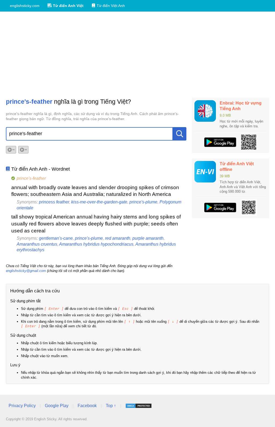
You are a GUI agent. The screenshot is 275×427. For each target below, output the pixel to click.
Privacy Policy (22, 405)
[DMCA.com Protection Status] (138, 405)
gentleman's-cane (56, 238)
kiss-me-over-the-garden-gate (99, 202)
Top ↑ (111, 405)
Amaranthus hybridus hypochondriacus (96, 244)
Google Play (56, 405)
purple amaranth (148, 238)
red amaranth (117, 238)
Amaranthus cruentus (37, 244)
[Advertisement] (137, 54)
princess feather (54, 202)
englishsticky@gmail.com (26, 271)
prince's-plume (143, 202)
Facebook (87, 405)
